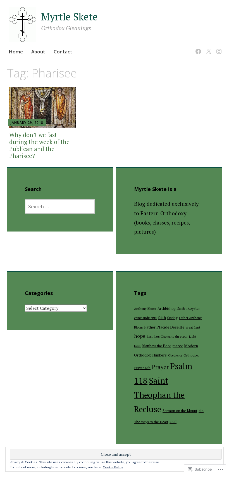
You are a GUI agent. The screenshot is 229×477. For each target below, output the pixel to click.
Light (192, 336)
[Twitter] (207, 48)
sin (201, 410)
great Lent (193, 327)
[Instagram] (218, 48)
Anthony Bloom (145, 308)
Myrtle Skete (69, 16)
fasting (172, 317)
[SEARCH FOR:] (60, 206)
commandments (145, 318)
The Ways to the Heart (151, 421)
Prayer (160, 367)
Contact (63, 51)
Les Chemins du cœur (171, 336)
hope (139, 336)
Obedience (175, 355)
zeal (173, 421)
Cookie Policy (113, 467)
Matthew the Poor (156, 345)
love (137, 346)
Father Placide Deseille (164, 327)
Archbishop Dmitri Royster (179, 308)
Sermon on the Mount (180, 410)
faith (162, 317)
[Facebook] (197, 48)
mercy (178, 345)
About (38, 51)
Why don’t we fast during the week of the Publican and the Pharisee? (39, 145)
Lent (150, 337)
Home (16, 51)
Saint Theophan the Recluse (159, 395)
